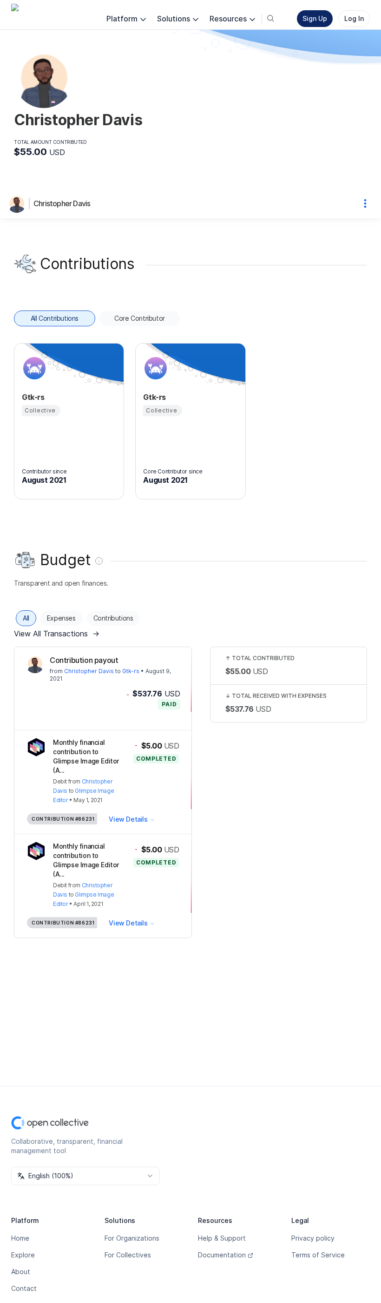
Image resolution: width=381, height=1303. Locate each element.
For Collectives (128, 1255)
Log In (354, 18)
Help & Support (222, 1238)
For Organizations (132, 1238)
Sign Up (314, 18)
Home (20, 1238)
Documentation (222, 1255)
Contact (24, 1288)
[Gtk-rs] (33, 368)
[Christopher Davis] (18, 203)
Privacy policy (313, 1238)
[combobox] (85, 1176)
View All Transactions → (56, 633)
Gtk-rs (130, 671)
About (20, 1272)
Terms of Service (318, 1255)
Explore (23, 1255)
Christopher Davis (61, 203)
